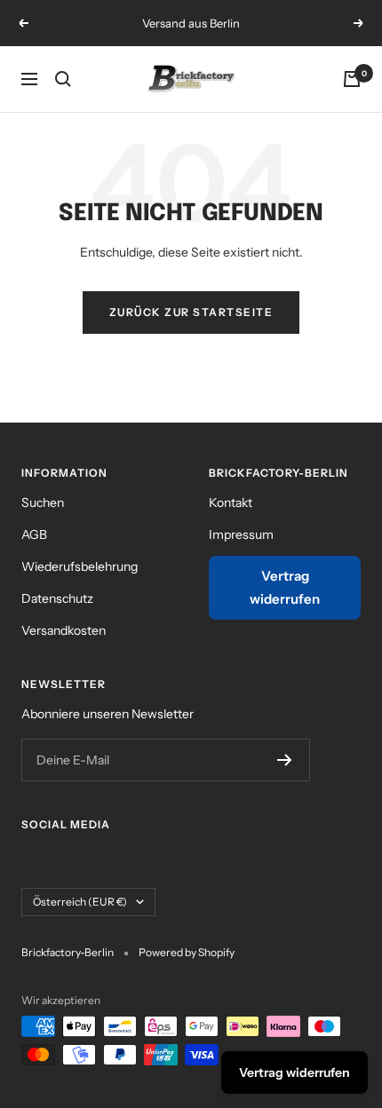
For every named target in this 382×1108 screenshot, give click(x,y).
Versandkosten (63, 630)
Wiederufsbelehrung (79, 566)
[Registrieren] (284, 760)
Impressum (241, 534)
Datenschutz (57, 598)
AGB (34, 534)
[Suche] (63, 79)
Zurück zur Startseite (191, 312)
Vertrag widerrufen (285, 587)
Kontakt (230, 502)
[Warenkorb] (352, 79)
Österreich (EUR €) (80, 901)
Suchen (42, 502)
